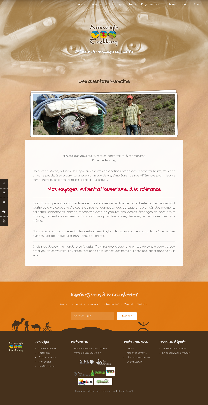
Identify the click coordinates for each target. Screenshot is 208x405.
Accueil (82, 4)
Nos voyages (115, 4)
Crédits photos (46, 366)
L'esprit (130, 349)
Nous (132, 4)
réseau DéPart (93, 353)
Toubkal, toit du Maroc (174, 349)
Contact (199, 4)
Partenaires (44, 353)
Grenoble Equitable (96, 349)
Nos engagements (136, 353)
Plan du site (45, 362)
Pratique (170, 4)
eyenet (129, 391)
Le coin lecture (134, 362)
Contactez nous (47, 357)
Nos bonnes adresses (138, 357)
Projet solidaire (150, 4)
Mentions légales (47, 349)
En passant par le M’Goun (176, 353)
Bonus (184, 4)
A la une (97, 4)
